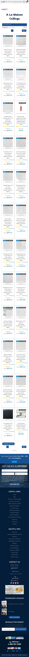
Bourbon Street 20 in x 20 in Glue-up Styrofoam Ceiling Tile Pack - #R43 (21, 358)
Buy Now (14, 461)
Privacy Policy (7, 480)
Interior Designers (14, 545)
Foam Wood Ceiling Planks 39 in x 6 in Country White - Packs (21, 426)
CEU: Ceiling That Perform (14, 517)
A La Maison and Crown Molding (16, 604)
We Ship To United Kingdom (14, 499)
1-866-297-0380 (15, 574)
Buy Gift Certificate (14, 515)
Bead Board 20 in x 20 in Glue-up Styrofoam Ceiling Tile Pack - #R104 (21, 188)
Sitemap (15, 524)
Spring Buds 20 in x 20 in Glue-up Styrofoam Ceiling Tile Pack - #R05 (21, 257)
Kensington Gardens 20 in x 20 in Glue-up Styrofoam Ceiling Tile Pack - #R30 (8, 222)
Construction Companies (14, 538)
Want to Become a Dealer (14, 503)
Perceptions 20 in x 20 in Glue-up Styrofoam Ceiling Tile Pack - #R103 (8, 257)
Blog (14, 496)
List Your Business (14, 547)
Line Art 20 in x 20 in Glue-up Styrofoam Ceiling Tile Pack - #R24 (8, 53)
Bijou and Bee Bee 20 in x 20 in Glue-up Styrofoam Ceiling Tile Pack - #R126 (8, 358)
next (24, 30)
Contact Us (14, 521)
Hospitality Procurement (14, 541)
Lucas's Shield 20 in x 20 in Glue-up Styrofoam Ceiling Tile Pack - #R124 (21, 393)
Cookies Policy (14, 554)
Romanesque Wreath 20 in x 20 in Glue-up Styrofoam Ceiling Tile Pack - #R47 (8, 120)
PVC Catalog (11, 611)
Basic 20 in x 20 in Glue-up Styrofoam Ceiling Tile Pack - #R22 (21, 324)
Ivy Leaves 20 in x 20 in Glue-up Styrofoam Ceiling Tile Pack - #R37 (8, 86)
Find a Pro (14, 532)
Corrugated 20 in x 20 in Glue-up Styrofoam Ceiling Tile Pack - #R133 (8, 426)
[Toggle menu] (2, 2)
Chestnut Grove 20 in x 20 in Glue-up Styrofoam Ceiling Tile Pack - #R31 (21, 222)
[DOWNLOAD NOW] (12, 637)
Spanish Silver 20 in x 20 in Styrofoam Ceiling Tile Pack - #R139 (8, 188)
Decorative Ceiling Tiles (11, 655)
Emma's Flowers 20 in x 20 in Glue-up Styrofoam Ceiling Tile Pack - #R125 (8, 393)
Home (14, 494)
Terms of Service (13, 480)
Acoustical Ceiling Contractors (14, 534)
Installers (14, 543)
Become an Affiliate (14, 506)
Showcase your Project (14, 501)
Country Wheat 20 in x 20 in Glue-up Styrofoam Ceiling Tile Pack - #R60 (8, 324)
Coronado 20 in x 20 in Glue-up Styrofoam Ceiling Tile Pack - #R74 (21, 291)
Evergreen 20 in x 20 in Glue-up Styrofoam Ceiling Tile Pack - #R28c (8, 291)
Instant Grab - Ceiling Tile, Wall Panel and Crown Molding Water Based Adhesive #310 (21, 120)
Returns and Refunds (14, 510)
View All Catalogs (14, 617)
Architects (14, 536)
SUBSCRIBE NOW (14, 484)
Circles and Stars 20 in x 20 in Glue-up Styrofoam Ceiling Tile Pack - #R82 (21, 155)
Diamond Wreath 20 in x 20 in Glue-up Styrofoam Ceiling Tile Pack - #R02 (21, 53)
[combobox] (16, 474)
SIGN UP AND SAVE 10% (21, 629)
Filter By (14, 450)
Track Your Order (14, 508)
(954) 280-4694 (15, 578)
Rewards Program (14, 512)
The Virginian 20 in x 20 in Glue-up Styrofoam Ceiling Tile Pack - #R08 (21, 86)
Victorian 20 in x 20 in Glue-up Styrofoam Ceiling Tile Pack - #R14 (8, 155)
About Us (14, 519)
